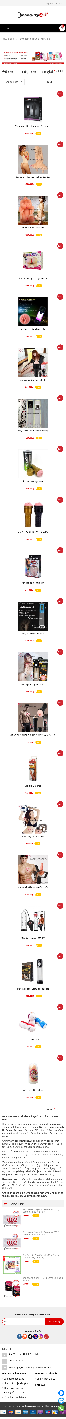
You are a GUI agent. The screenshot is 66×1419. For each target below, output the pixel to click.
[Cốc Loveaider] (33, 1022)
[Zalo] (61, 1401)
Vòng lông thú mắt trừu (33, 836)
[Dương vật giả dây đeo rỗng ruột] (33, 869)
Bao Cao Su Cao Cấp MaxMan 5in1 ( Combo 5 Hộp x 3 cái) (41, 1256)
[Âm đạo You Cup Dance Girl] (33, 311)
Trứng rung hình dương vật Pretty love (33, 126)
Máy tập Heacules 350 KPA (33, 938)
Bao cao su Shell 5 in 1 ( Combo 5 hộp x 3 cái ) (43, 1279)
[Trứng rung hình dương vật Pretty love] (33, 108)
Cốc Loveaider (33, 1039)
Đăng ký (59, 3)
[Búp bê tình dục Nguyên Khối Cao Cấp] (33, 159)
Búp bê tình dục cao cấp (33, 227)
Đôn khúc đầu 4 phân (33, 1090)
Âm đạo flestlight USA (33, 481)
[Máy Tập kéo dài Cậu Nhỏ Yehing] (33, 413)
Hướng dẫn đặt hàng (14, 1392)
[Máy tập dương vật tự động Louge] (33, 971)
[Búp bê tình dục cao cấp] (33, 210)
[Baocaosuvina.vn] (33, 14)
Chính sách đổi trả (13, 1387)
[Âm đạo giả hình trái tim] (33, 565)
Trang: (49, 81)
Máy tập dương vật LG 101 (33, 684)
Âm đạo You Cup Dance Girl (33, 329)
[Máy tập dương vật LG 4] (33, 616)
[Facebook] (61, 1393)
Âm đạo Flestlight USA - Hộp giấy (33, 532)
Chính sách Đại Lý (46, 1378)
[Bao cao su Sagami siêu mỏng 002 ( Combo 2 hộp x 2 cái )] (12, 1242)
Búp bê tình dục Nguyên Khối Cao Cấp (33, 176)
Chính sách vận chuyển (16, 1383)
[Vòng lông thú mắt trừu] (33, 819)
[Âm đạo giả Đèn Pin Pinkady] (33, 362)
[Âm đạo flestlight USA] (33, 463)
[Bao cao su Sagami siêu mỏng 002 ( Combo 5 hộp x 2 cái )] (12, 1219)
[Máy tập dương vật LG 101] (33, 666)
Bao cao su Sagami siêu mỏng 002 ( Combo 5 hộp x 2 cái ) (41, 1210)
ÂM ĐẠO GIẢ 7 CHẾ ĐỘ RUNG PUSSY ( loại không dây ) (33, 735)
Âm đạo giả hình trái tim (33, 582)
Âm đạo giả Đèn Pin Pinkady (33, 379)
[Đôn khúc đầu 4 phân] (33, 1072)
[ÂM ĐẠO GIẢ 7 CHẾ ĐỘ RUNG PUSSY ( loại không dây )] (33, 717)
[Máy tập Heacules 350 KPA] (33, 920)
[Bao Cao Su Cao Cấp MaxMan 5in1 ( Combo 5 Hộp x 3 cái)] (12, 1265)
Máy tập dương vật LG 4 (33, 633)
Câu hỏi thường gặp (14, 1378)
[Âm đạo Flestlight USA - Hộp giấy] (33, 514)
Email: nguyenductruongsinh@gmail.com (30, 1367)
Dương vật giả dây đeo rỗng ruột (33, 887)
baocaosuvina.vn (23, 1140)
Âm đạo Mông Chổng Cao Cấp (33, 278)
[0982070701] (61, 1408)
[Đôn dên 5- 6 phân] (33, 768)
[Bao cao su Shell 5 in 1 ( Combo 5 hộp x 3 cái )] (12, 1288)
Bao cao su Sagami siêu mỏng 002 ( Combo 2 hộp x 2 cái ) (41, 1233)
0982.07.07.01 (16, 1360)
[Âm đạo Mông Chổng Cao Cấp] (33, 260)
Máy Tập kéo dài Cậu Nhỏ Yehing (33, 430)
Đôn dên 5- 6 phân (33, 785)
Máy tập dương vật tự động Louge (33, 988)
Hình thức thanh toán (15, 1397)
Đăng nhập (49, 3)
